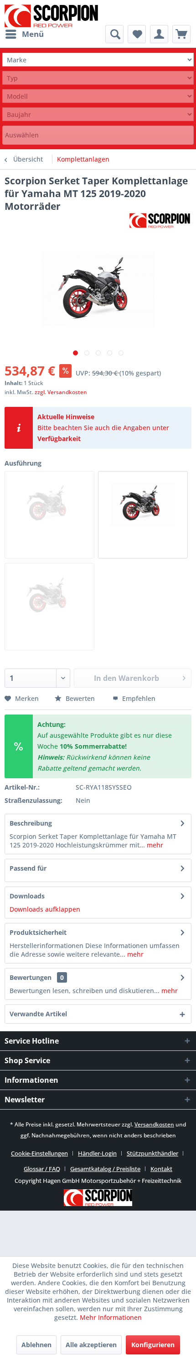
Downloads (27, 896)
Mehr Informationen (111, 1317)
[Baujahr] (98, 114)
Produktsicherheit (38, 932)
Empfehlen (137, 698)
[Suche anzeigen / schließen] (114, 34)
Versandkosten (154, 1124)
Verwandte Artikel (38, 1013)
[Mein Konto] (159, 34)
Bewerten (80, 698)
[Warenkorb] (181, 34)
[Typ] (98, 78)
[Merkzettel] (137, 34)
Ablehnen (36, 1344)
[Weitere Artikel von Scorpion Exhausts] (159, 220)
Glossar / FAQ (42, 1169)
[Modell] (98, 96)
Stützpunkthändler (152, 1153)
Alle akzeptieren (91, 1344)
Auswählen (22, 135)
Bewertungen (31, 977)
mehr (154, 845)
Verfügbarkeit (59, 438)
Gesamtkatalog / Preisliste (105, 1169)
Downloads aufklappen (45, 909)
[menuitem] (24, 34)
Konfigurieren (153, 1344)
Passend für (28, 868)
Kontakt (161, 1169)
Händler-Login (97, 1153)
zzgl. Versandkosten (61, 392)
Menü (33, 34)
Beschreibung (31, 823)
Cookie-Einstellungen (39, 1153)
